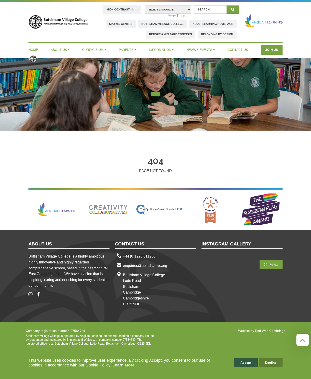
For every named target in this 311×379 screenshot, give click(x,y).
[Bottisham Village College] (58, 22)
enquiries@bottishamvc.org (145, 266)
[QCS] (159, 209)
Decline (271, 362)
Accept (245, 362)
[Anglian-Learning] (57, 209)
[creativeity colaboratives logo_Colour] (108, 209)
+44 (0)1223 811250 (139, 256)
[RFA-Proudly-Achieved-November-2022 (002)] (261, 209)
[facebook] (40, 294)
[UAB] (210, 209)
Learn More (123, 365)
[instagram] (32, 294)
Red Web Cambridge (270, 331)
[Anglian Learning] (264, 21)
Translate (183, 16)
